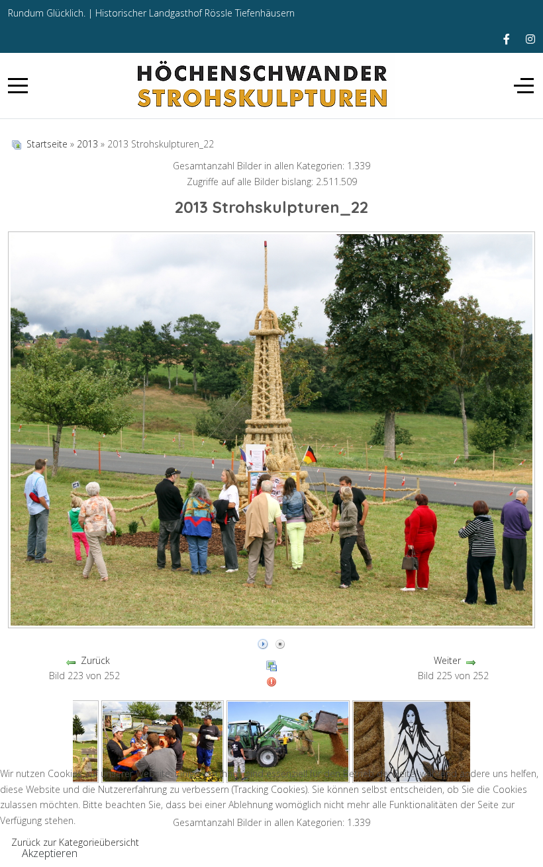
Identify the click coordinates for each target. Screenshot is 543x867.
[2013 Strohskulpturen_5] (413, 740)
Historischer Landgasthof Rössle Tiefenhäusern (195, 13)
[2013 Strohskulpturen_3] (162, 740)
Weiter (447, 660)
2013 (87, 144)
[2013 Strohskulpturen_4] (288, 740)
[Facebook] (506, 39)
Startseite (47, 144)
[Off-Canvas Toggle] (524, 85)
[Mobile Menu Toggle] (18, 85)
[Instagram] (530, 39)
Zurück (95, 660)
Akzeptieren (49, 853)
